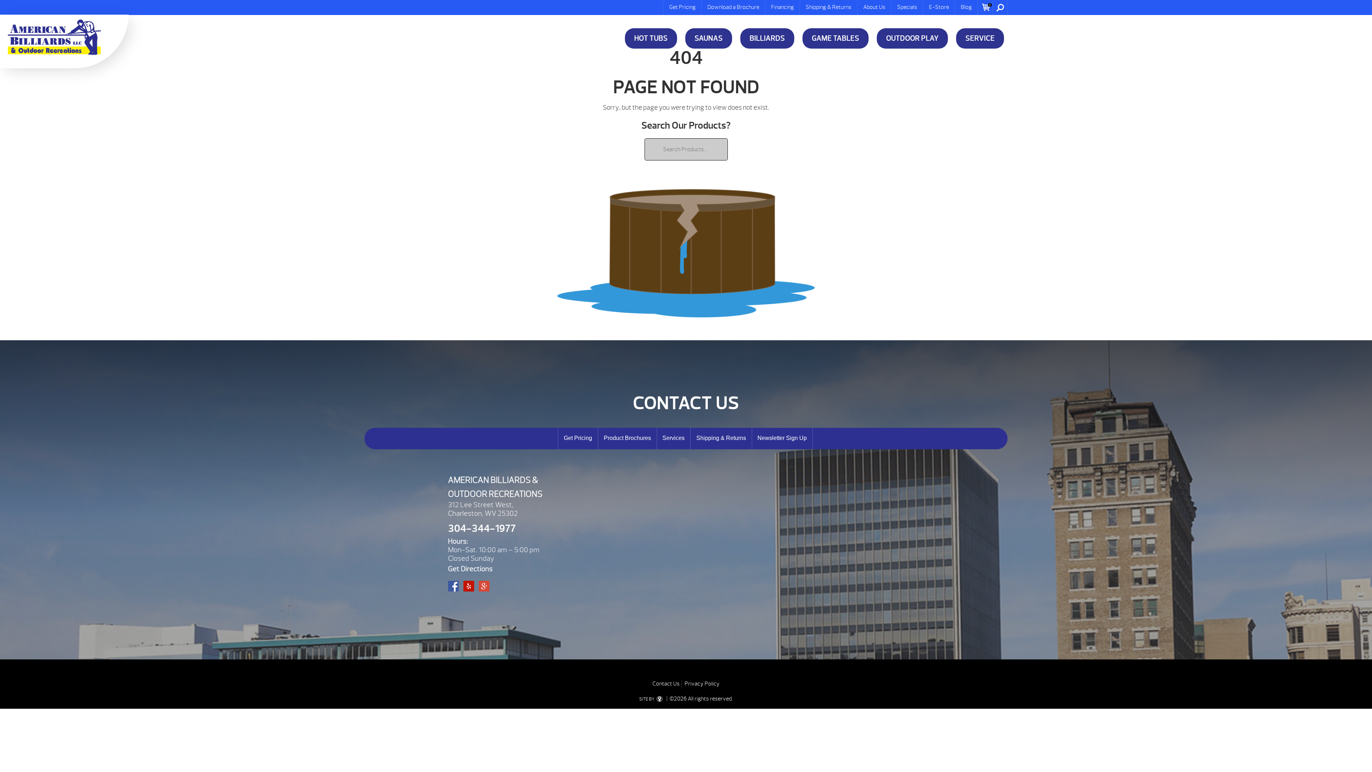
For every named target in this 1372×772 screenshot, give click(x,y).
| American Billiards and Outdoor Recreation (54, 37)
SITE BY (647, 699)
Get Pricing (682, 7)
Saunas (709, 38)
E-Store (939, 7)
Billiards (767, 38)
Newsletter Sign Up (782, 438)
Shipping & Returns (828, 7)
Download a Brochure (733, 7)
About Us (874, 7)
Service (980, 38)
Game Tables (835, 38)
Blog (966, 7)
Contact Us (666, 683)
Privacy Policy (702, 683)
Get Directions (470, 568)
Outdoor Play (912, 38)
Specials (907, 7)
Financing (782, 7)
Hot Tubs (651, 38)
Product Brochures (627, 438)
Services (673, 438)
